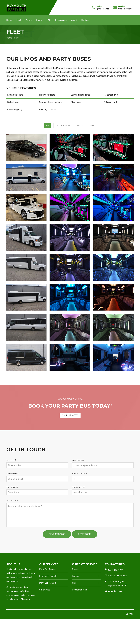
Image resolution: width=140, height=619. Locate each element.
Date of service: (78, 487)
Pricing (29, 20)
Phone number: (12, 473)
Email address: (78, 460)
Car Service (44, 589)
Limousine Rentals (48, 576)
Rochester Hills (79, 589)
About (74, 20)
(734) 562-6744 (103, 9)
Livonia (75, 576)
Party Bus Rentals (47, 569)
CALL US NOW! (70, 415)
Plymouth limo (63, 68)
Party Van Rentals (47, 583)
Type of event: (12, 487)
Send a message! (125, 9)
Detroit (75, 569)
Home (9, 20)
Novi (74, 583)
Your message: (12, 500)
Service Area (61, 20)
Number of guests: (80, 473)
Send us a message (117, 575)
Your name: (11, 460)
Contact (85, 20)
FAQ (49, 20)
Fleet (19, 20)
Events (39, 20)
